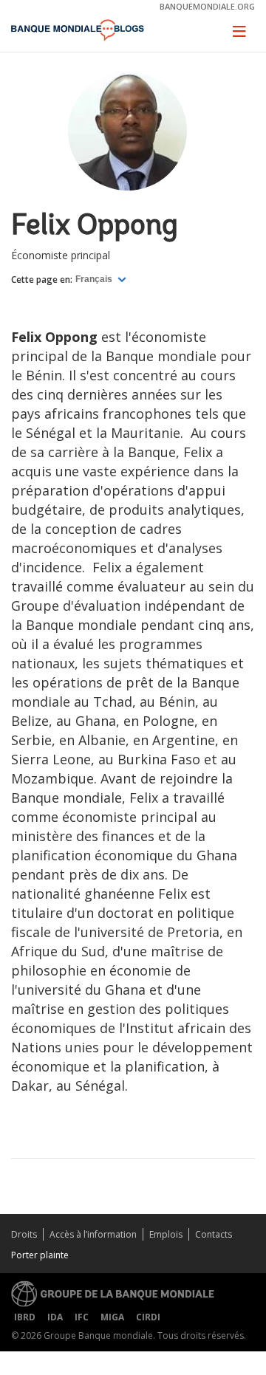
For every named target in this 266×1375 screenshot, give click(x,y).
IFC (82, 1317)
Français (95, 279)
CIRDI (148, 1317)
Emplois (166, 1234)
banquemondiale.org (207, 6)
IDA (55, 1317)
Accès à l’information (93, 1234)
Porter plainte (40, 1255)
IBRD (24, 1317)
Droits (24, 1234)
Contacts (213, 1234)
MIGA (112, 1317)
